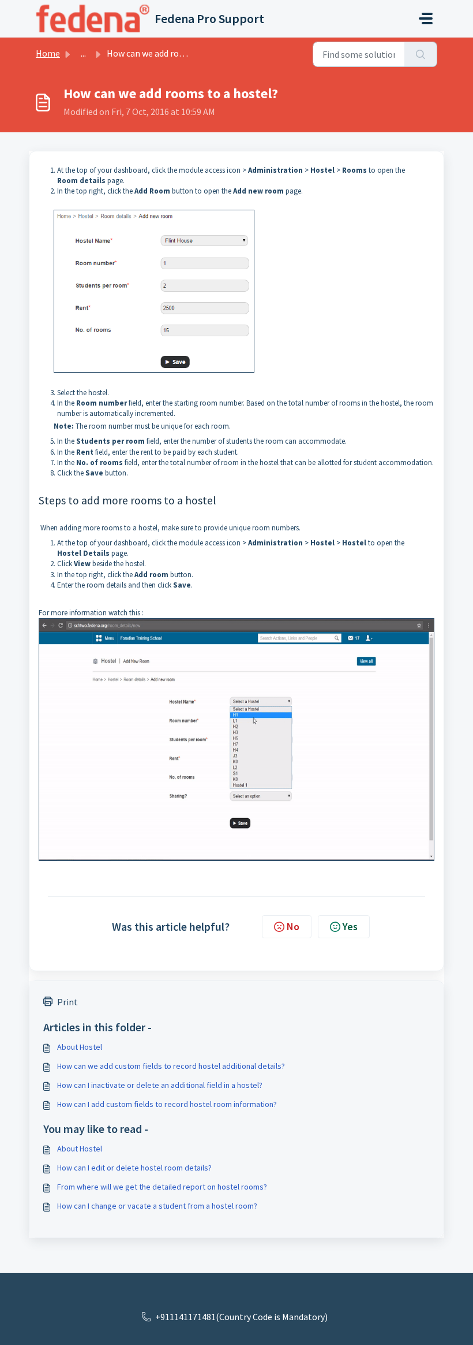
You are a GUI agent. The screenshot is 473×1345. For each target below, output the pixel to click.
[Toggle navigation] (425, 18)
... (83, 53)
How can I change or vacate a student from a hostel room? (157, 1206)
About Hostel (79, 1047)
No (293, 926)
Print (67, 1002)
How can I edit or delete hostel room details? (134, 1167)
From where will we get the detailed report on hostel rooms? (162, 1186)
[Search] (420, 54)
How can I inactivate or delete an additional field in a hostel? (159, 1085)
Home (48, 53)
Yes (350, 926)
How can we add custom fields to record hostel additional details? (171, 1066)
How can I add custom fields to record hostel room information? (167, 1104)
